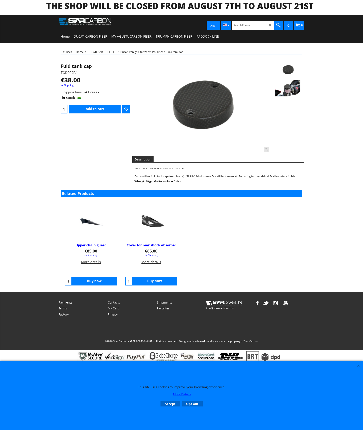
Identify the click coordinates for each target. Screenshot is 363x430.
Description (143, 159)
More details (91, 262)
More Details (182, 394)
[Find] (278, 25)
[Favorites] (126, 109)
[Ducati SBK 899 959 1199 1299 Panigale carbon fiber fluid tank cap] (201, 107)
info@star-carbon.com (220, 308)
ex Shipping (67, 85)
